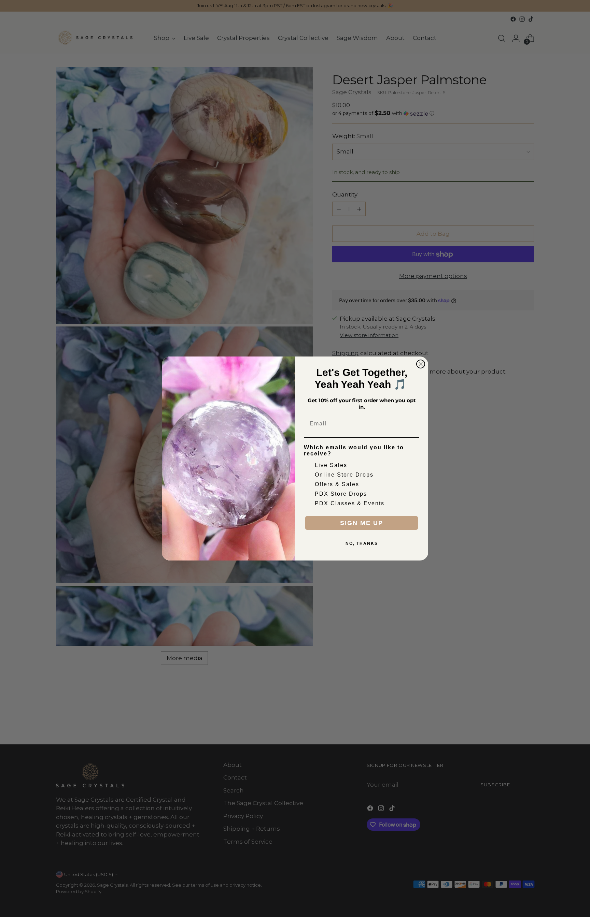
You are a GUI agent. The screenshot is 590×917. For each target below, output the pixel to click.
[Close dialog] (421, 364)
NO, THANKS (362, 543)
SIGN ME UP (361, 523)
